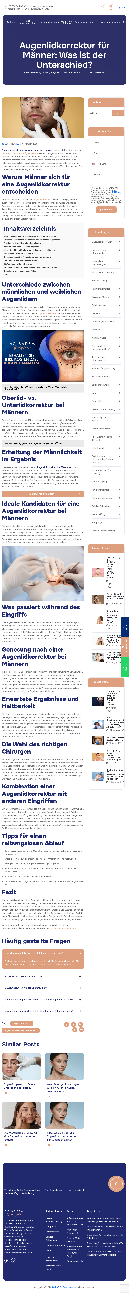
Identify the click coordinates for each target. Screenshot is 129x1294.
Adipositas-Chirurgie (66, 22)
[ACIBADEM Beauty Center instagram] (112, 9)
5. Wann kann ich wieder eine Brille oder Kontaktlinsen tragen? (39, 1011)
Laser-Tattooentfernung (103, 409)
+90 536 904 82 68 (17, 6)
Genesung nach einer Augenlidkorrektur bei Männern (27, 257)
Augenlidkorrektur (42, 199)
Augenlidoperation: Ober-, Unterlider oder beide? (20, 1086)
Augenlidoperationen (47, 313)
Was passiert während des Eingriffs (19, 253)
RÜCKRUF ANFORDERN (40, 494)
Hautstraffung (98, 514)
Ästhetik (11, 22)
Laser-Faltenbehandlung (103, 530)
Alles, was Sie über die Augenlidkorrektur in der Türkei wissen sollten (62, 1136)
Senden (105, 209)
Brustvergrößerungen (102, 242)
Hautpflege (97, 522)
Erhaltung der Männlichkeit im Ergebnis (21, 247)
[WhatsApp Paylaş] (74, 1029)
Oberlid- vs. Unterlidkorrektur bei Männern (22, 243)
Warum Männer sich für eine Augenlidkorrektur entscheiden (30, 236)
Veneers (96, 313)
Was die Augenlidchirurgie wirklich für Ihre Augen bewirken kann (63, 1088)
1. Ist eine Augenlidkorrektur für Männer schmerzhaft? (34, 953)
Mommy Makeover (100, 338)
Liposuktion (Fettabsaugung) (99, 263)
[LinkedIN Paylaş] (80, 1024)
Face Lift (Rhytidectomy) (103, 368)
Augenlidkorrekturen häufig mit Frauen (20, 153)
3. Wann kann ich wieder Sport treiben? (26, 988)
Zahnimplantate (99, 305)
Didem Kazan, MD (74, 1261)
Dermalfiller (97, 401)
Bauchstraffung (99, 280)
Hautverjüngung (99, 481)
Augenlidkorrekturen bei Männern (20, 1030)
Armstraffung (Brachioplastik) (99, 359)
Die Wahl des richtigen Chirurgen (18, 264)
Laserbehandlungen (101, 428)
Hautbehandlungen (108, 22)
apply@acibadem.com (43, 6)
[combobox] (95, 164)
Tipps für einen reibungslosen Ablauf (20, 271)
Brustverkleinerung (101, 376)
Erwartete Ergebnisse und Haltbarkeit (20, 260)
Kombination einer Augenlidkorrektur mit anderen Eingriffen (30, 267)
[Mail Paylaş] (81, 1029)
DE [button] (122, 8)
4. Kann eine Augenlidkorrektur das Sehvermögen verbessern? (39, 999)
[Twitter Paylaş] (73, 1024)
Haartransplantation (49, 22)
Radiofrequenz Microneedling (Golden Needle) (102, 459)
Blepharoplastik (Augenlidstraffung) (101, 347)
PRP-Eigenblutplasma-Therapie (102, 438)
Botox (95, 393)
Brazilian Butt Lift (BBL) (103, 272)
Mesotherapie (98, 448)
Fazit (6, 274)
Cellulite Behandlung (101, 506)
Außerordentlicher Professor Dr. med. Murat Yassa (75, 1221)
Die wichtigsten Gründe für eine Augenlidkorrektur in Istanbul (20, 1136)
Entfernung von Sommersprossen (100, 419)
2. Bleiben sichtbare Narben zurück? (24, 976)
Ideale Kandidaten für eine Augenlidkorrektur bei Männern (29, 250)
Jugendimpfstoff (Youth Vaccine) (103, 472)
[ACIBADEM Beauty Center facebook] (111, 6)
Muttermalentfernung (102, 498)
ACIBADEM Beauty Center (36, 72)
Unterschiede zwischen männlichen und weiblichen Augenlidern (32, 240)
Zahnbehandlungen (84, 22)
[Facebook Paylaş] (66, 1024)
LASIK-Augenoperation (28, 22)
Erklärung (116, 192)
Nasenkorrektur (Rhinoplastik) (99, 251)
